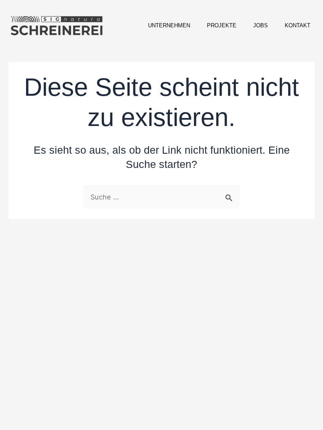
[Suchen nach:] (161, 197)
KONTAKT (297, 25)
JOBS (260, 25)
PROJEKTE (221, 25)
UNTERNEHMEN (169, 25)
